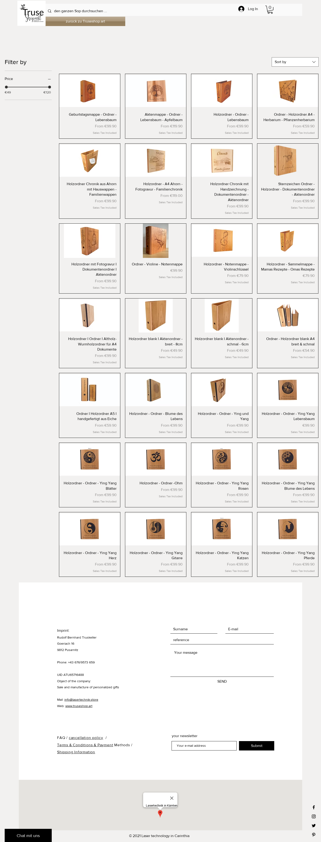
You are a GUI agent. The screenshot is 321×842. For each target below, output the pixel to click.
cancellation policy (86, 738)
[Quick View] (89, 91)
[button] (270, 10)
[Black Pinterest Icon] (313, 834)
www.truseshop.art (78, 706)
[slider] (6, 87)
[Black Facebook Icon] (313, 807)
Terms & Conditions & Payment (85, 745)
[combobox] (295, 62)
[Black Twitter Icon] (313, 825)
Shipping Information (76, 752)
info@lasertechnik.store (81, 699)
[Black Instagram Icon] (313, 816)
